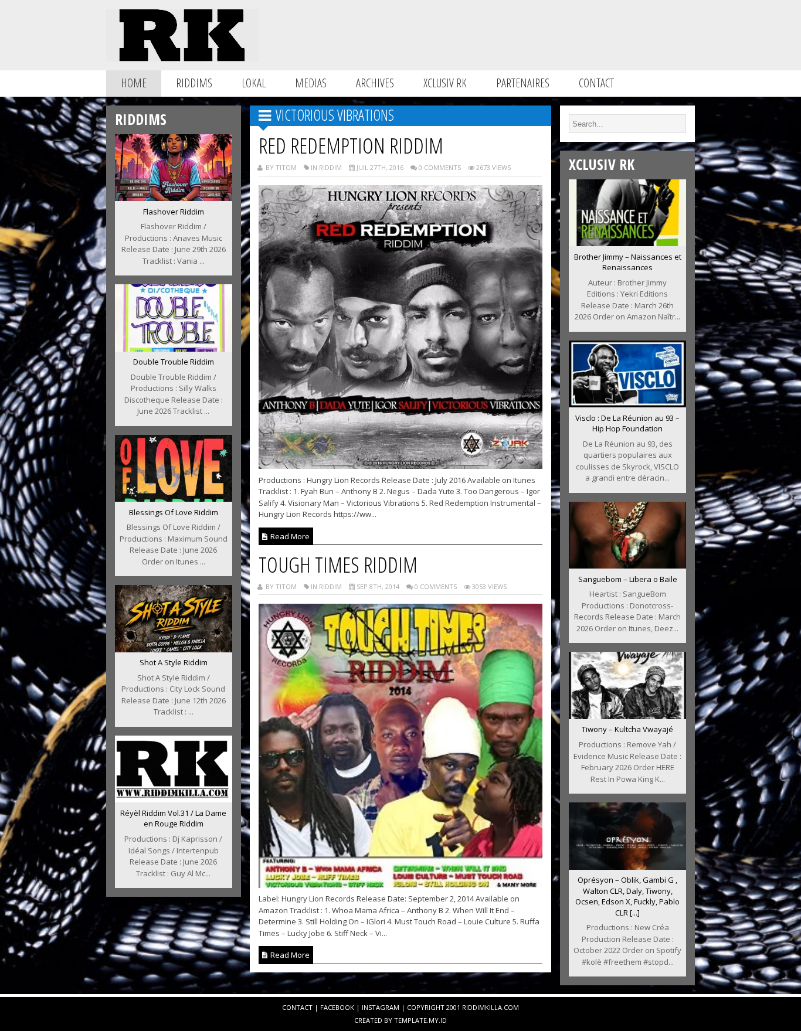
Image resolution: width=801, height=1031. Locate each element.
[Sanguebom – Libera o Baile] (627, 565)
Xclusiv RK (445, 83)
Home (134, 83)
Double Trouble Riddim (173, 361)
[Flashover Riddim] (173, 197)
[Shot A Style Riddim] (173, 649)
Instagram (380, 1007)
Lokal (254, 83)
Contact (596, 83)
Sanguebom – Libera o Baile (627, 579)
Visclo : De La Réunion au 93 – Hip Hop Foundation (627, 423)
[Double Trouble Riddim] (173, 348)
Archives (375, 83)
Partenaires (522, 83)
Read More (289, 536)
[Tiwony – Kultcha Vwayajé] (627, 716)
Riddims (194, 83)
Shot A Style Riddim (174, 662)
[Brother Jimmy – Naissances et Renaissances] (627, 243)
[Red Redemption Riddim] (401, 465)
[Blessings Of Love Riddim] (173, 498)
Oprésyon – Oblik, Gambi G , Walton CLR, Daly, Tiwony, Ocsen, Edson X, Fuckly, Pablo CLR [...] (627, 896)
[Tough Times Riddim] (401, 884)
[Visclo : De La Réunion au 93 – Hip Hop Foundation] (627, 404)
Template (410, 1020)
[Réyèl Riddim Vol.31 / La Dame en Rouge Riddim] (173, 799)
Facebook (337, 1007)
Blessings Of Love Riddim (173, 512)
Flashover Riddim (173, 211)
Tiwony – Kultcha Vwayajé (627, 729)
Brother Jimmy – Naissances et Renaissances (627, 262)
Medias (311, 83)
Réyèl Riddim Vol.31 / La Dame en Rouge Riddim (173, 818)
